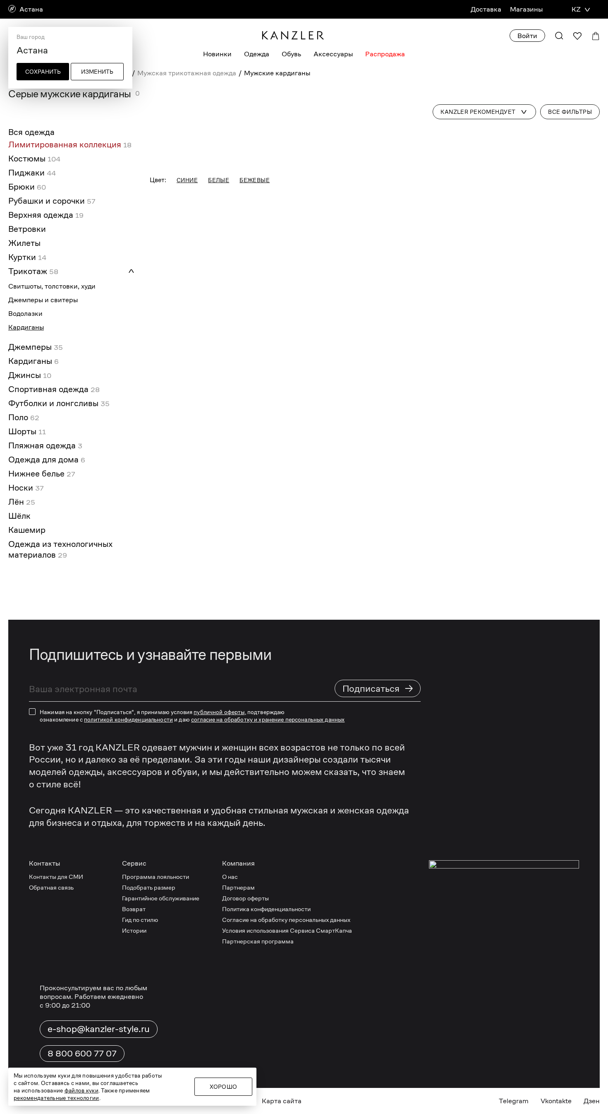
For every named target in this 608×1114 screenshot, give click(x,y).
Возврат (134, 908)
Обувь (291, 54)
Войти (527, 36)
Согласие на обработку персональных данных (286, 919)
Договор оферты (245, 898)
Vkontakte (556, 1101)
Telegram (514, 1101)
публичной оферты (219, 712)
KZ (576, 9)
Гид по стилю (140, 919)
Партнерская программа (258, 941)
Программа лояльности (155, 876)
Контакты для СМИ (56, 876)
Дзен (592, 1101)
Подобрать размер (148, 887)
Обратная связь (51, 887)
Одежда (256, 54)
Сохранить (43, 71)
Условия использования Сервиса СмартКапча (287, 930)
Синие (187, 180)
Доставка (486, 9)
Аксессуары (333, 54)
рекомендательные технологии (56, 1098)
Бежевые (254, 180)
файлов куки (81, 1090)
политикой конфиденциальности (128, 719)
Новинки (217, 54)
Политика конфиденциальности (266, 908)
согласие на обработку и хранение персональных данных (268, 719)
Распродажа (385, 54)
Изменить (97, 71)
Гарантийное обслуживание (160, 898)
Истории (134, 930)
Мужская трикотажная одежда (186, 73)
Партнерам (238, 887)
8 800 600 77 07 (82, 1054)
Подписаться (378, 688)
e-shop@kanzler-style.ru (99, 1028)
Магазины (526, 9)
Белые (218, 180)
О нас (230, 876)
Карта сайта (282, 1101)
